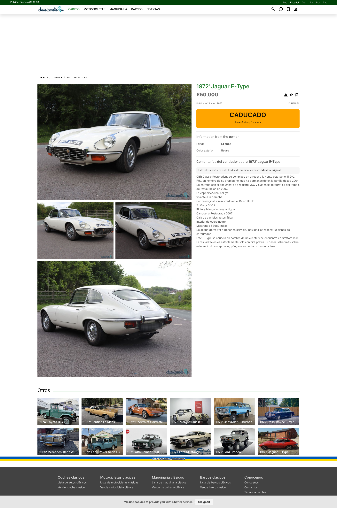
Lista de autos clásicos (72, 482)
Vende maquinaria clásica (168, 487)
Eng (285, 2)
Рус (325, 2)
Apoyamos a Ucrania (168, 458)
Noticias (153, 9)
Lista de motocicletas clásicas (119, 482)
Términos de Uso (255, 492)
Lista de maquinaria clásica (169, 482)
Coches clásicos (71, 477)
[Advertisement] (168, 46)
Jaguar (57, 77)
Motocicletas (94, 9)
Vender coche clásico (71, 487)
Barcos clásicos (212, 477)
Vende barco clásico (213, 487)
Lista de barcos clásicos (215, 482)
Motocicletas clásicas (117, 477)
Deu (304, 2)
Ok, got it (204, 502)
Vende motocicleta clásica (116, 487)
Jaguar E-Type (77, 77)
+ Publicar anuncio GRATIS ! (23, 2)
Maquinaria (118, 9)
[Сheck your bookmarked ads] (288, 9)
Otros (43, 390)
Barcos (137, 9)
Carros (74, 9)
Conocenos (253, 477)
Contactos (250, 487)
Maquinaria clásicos (168, 477)
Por (318, 2)
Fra (311, 2)
